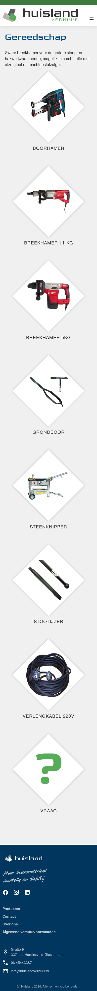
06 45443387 (21, 962)
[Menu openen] (92, 19)
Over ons (10, 923)
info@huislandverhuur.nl (30, 970)
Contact (9, 916)
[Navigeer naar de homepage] (40, 15)
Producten (11, 908)
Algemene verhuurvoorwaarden (29, 931)
